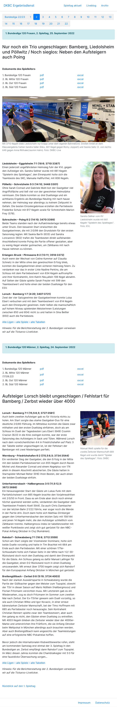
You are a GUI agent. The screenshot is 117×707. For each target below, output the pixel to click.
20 (50, 23)
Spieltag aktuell (73, 5)
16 (21, 23)
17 (28, 23)
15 (13, 23)
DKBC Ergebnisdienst (19, 5)
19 (43, 23)
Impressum (84, 702)
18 (35, 23)
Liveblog (91, 5)
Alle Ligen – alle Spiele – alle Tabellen (23, 321)
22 (66, 23)
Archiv (104, 5)
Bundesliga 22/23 (15, 16)
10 (88, 16)
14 (6, 23)
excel (80, 75)
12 (102, 16)
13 (110, 16)
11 (95, 16)
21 (58, 23)
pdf (42, 75)
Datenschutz (102, 702)
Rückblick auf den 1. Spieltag (18, 685)
